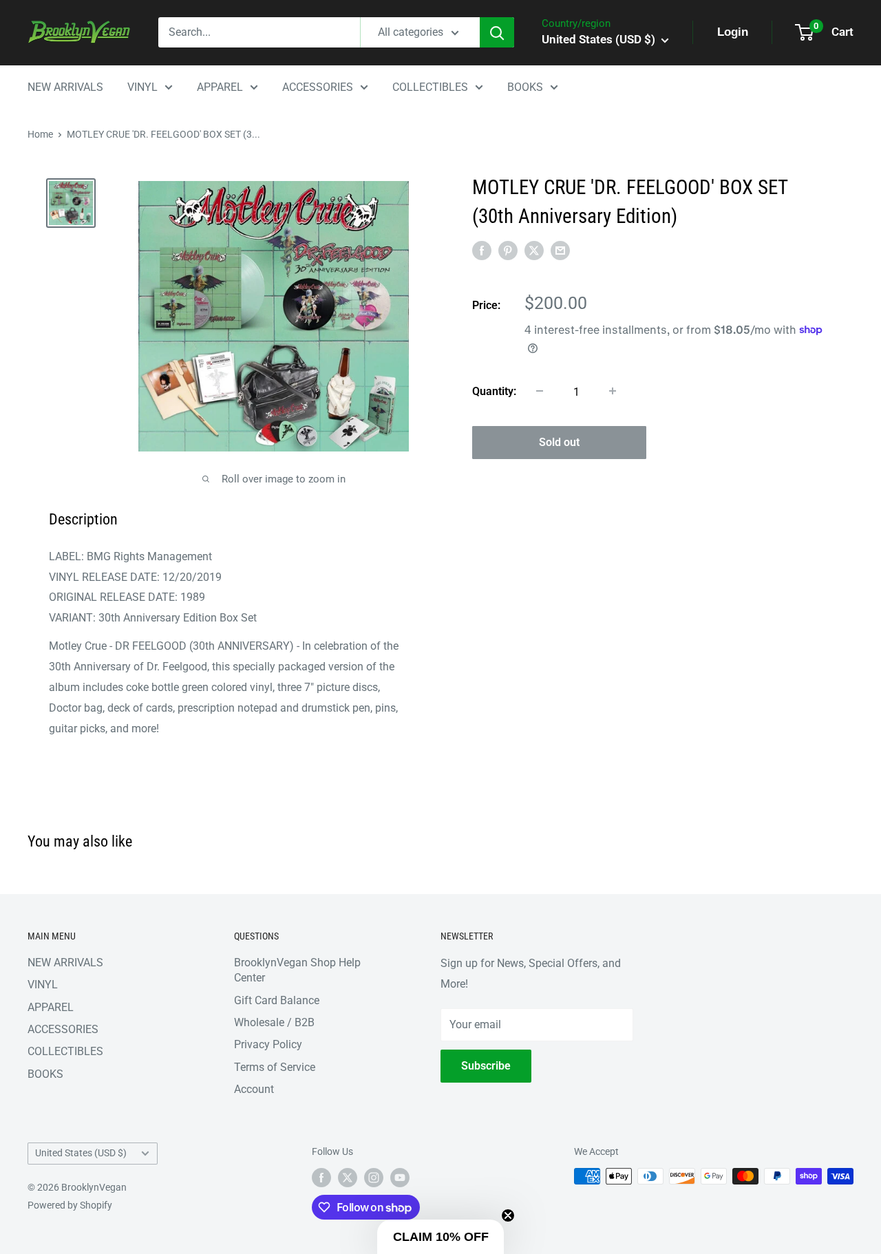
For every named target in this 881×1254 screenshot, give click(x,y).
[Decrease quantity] (539, 390)
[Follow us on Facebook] (321, 1177)
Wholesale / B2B (274, 1022)
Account (254, 1089)
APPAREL (220, 87)
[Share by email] (560, 250)
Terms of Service (274, 1067)
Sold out (559, 441)
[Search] (497, 32)
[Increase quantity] (612, 390)
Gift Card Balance (276, 1000)
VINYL (142, 87)
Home (40, 134)
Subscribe (486, 1065)
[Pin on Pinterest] (508, 250)
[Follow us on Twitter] (347, 1177)
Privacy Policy (268, 1044)
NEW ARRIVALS (65, 87)
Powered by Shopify (70, 1205)
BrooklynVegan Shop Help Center (297, 970)
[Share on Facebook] (481, 250)
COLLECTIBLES (430, 87)
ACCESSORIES (317, 87)
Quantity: (494, 390)
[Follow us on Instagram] (373, 1177)
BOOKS (525, 87)
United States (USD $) (81, 1152)
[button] (440, 1237)
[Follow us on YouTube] (400, 1177)
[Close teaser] (508, 1215)
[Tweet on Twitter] (534, 250)
